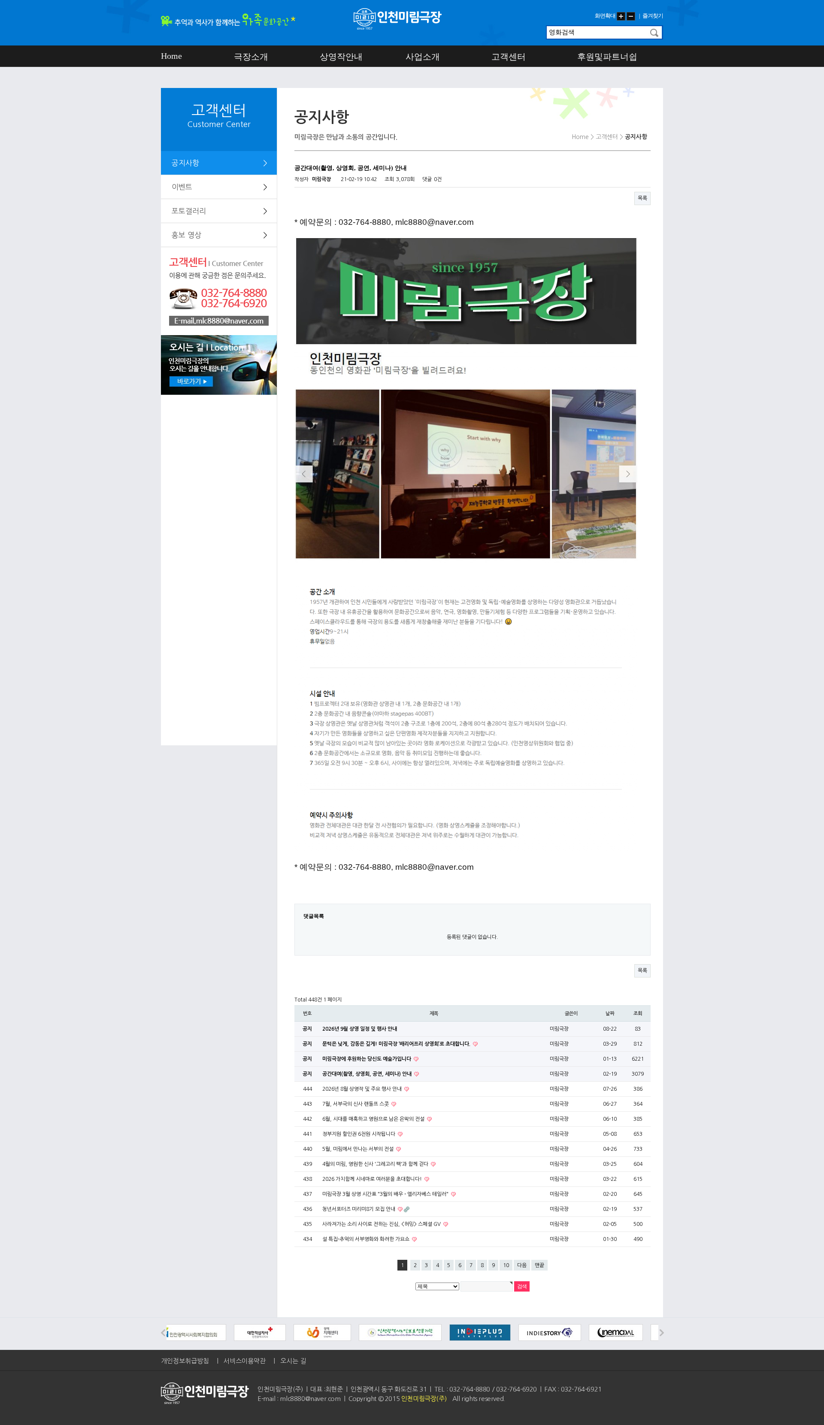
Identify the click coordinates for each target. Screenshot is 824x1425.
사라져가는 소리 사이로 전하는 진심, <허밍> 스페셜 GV (382, 1224)
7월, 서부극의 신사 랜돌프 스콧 (356, 1104)
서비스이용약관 (245, 1361)
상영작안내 (341, 56)
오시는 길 (293, 1361)
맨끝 (539, 1265)
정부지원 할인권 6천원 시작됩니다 (359, 1134)
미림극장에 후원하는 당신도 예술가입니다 (367, 1059)
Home (171, 56)
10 (506, 1265)
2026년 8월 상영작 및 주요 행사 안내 (362, 1089)
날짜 (610, 1013)
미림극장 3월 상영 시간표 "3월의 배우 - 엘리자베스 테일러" (386, 1194)
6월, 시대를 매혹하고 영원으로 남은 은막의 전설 (374, 1119)
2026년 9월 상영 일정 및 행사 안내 (359, 1029)
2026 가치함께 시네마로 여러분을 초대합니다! (372, 1179)
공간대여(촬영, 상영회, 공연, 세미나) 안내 (367, 1074)
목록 (642, 198)
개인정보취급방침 (185, 1361)
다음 (522, 1265)
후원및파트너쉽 (607, 56)
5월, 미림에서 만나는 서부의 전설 (358, 1149)
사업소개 (423, 56)
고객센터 (508, 56)
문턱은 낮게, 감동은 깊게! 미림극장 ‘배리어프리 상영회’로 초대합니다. (397, 1044)
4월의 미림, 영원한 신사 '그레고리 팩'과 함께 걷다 (376, 1164)
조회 (637, 1013)
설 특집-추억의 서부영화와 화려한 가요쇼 (366, 1239)
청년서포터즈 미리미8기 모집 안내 (359, 1209)
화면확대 (605, 15)
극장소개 (251, 56)
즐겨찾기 (652, 15)
